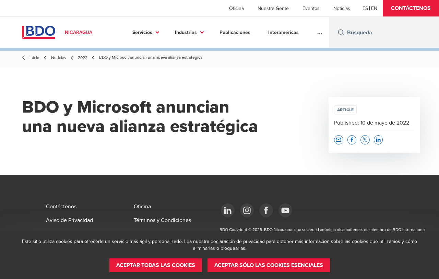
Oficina (236, 8)
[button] (411, 8)
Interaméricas (283, 32)
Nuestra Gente (273, 8)
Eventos (311, 8)
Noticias (341, 8)
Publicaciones (235, 32)
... (319, 32)
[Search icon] (340, 32)
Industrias (186, 32)
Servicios (142, 32)
